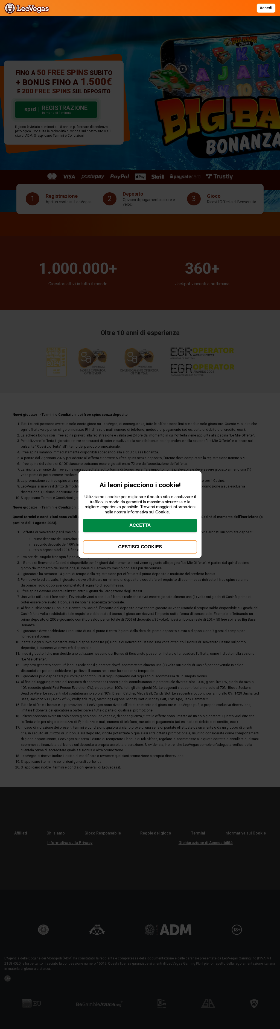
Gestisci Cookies (140, 546)
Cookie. (162, 512)
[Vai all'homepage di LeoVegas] (28, 8)
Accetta (140, 525)
